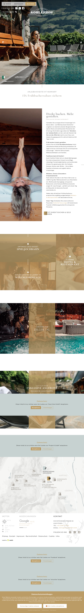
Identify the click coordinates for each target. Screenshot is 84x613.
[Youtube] (20, 8)
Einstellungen (47, 407)
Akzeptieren (36, 407)
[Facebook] (23, 8)
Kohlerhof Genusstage (60, 203)
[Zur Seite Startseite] (42, 12)
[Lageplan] (42, 485)
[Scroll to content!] (42, 85)
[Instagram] (16, 8)
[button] (3, 42)
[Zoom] (42, 42)
